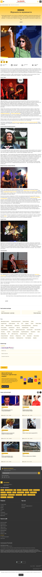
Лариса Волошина (11, 494)
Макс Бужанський (4, 494)
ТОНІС (32, 323)
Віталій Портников (19, 494)
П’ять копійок (3, 327)
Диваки (26, 323)
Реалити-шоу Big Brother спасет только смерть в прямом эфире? (7, 457)
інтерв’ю (25, 494)
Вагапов (11, 335)
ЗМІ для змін (3, 527)
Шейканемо (3, 333)
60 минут (14, 492)
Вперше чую (18, 335)
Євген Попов (9, 492)
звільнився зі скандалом (30, 190)
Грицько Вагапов (4, 335)
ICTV (22, 323)
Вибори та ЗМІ (3, 533)
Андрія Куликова (5, 113)
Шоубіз (2, 507)
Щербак (34, 337)
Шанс (39, 331)
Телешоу (2, 509)
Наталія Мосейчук (33, 492)
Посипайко (12, 337)
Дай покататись (15, 333)
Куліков (32, 327)
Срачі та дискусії (4, 513)
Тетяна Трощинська (21, 492)
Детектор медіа (4, 522)
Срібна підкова (12, 323)
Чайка (2, 325)
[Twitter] (4, 62)
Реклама (23, 507)
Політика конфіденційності (27, 505)
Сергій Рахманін (4, 329)
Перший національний (15, 321)
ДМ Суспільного (4, 525)
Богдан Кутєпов (23, 333)
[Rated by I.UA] (18, 562)
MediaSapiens (3, 524)
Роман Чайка (38, 323)
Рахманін (12, 329)
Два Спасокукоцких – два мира (7, 313)
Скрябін (8, 331)
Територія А (17, 325)
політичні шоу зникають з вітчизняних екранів (24, 122)
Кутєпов (30, 333)
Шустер (18, 327)
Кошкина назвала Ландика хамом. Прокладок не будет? (28, 410)
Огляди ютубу (3, 504)
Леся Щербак (28, 337)
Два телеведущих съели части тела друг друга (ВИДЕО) (7, 410)
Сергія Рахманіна (15, 113)
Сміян (32, 321)
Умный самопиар (37, 313)
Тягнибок (3, 331)
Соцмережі (3, 512)
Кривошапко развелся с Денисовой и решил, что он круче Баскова (8, 433)
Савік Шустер (11, 327)
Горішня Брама (26, 321)
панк (5, 216)
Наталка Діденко (10, 497)
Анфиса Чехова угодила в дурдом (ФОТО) (30, 433)
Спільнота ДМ (6, 386)
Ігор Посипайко (4, 337)
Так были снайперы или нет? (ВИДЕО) (29, 456)
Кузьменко (33, 331)
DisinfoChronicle (4, 528)
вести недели (3, 492)
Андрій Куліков (25, 327)
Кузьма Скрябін (16, 331)
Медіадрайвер (3, 530)
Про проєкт (24, 504)
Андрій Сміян (3, 323)
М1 (8, 333)
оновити (3, 345)
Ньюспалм (3, 538)
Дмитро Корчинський (20, 329)
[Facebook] (2, 62)
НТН (18, 323)
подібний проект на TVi (9, 191)
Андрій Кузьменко (25, 331)
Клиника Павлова (5, 4)
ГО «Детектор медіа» (5, 536)
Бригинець (35, 325)
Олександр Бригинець (26, 325)
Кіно (1, 510)
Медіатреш (3, 515)
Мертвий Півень (9, 325)
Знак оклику (36, 335)
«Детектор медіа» (5, 545)
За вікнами (29, 335)
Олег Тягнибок (37, 329)
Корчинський (29, 329)
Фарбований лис (19, 337)
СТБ (24, 335)
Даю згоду (21, 574)
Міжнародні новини (5, 321)
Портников (27, 492)
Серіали (2, 505)
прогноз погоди (3, 497)
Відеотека (3, 532)
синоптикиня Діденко (31, 494)
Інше (9, 4)
